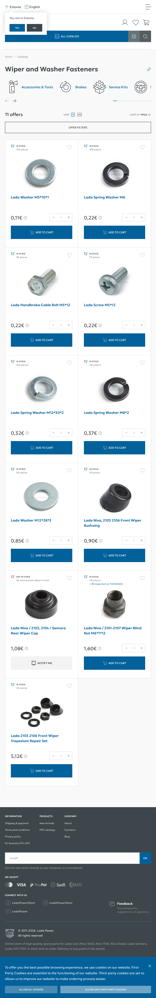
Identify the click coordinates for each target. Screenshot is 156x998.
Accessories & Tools (37, 87)
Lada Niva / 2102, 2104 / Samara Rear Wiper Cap (38, 630)
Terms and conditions (17, 830)
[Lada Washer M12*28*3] (41, 497)
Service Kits (118, 87)
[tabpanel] (29, 88)
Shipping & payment (17, 823)
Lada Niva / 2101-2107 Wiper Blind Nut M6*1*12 (113, 630)
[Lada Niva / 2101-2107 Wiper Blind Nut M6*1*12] (114, 605)
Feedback (125, 904)
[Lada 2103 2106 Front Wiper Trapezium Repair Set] (41, 713)
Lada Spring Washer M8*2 (106, 412)
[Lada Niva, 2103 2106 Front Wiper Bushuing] (114, 497)
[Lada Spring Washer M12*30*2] (41, 390)
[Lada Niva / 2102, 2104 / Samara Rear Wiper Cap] (41, 605)
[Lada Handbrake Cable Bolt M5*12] (41, 282)
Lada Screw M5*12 (99, 305)
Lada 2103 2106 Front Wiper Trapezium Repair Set (35, 738)
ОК (145, 858)
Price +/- (146, 114)
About (68, 823)
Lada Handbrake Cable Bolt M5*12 (40, 305)
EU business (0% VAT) (17, 843)
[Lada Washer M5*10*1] (41, 174)
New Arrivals (47, 823)
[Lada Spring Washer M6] (114, 174)
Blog (67, 836)
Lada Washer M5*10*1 (30, 197)
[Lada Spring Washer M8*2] (114, 390)
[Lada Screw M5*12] (114, 282)
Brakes (81, 87)
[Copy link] (147, 69)
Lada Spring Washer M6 (104, 197)
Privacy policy (13, 836)
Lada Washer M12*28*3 (31, 520)
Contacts (70, 830)
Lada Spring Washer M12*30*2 (37, 412)
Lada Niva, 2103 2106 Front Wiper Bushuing (112, 523)
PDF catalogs (47, 830)
